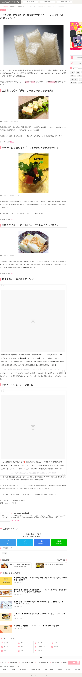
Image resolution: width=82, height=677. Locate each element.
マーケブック (22, 669)
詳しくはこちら (15, 520)
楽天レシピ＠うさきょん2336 (11, 195)
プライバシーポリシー (27, 662)
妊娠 (72, 72)
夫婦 (22, 647)
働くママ (73, 83)
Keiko (12, 473)
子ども (56, 643)
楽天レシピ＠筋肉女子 (10, 255)
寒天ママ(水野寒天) (10, 369)
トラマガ (12, 669)
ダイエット (14, 73)
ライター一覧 (13, 662)
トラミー (4, 669)
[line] (59, 542)
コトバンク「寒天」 (11, 503)
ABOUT (4, 662)
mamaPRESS (13, 6)
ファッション (24, 643)
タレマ (68, 669)
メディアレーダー (35, 669)
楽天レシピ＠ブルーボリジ (11, 121)
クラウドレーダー (49, 669)
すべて (6, 643)
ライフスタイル (42, 647)
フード (26, 6)
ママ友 (56, 647)
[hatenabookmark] (42, 542)
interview (48, 1)
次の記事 (61, 560)
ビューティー (41, 643)
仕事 (5, 651)
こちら (12, 142)
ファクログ (77, 669)
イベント (40, 651)
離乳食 (73, 76)
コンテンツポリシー (42, 662)
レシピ (31, 6)
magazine (30, 1)
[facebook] (8, 542)
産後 (78, 72)
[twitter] (25, 542)
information (64, 1)
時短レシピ (74, 79)
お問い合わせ (55, 662)
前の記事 (6, 560)
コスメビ (60, 669)
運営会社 (65, 662)
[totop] (41, 657)
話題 (22, 651)
